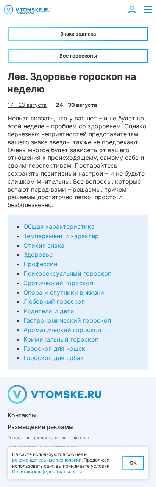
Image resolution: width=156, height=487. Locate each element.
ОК (133, 463)
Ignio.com (79, 437)
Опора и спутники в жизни (63, 292)
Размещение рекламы (40, 427)
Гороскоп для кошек (54, 348)
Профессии (40, 264)
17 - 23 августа (27, 104)
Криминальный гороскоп (60, 339)
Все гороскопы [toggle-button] (78, 56)
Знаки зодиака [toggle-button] (78, 34)
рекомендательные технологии (46, 460)
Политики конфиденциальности (47, 472)
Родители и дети (48, 311)
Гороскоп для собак (53, 358)
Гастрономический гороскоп (67, 320)
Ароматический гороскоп (62, 330)
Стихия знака (43, 245)
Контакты (22, 415)
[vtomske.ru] (27, 9)
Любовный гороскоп (54, 301)
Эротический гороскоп (58, 283)
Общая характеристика (59, 226)
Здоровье (38, 254)
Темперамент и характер (61, 236)
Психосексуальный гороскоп (67, 273)
